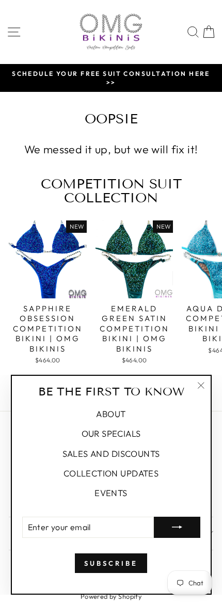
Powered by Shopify (111, 596)
